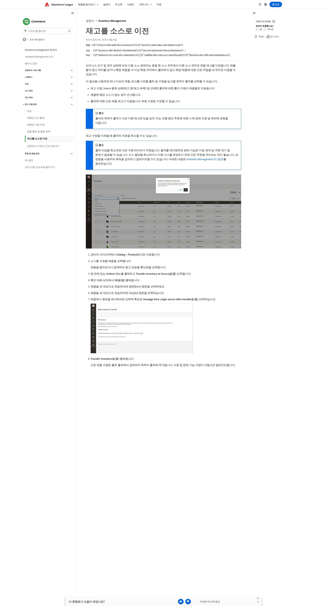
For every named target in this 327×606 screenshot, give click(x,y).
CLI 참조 (29, 160)
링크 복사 (274, 36)
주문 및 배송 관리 (32, 153)
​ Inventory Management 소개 (39, 56)
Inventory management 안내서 (41, 50)
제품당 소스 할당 (36, 118)
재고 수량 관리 (31, 104)
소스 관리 (29, 91)
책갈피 (261, 36)
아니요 (270, 29)
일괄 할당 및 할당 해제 (38, 131)
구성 (27, 84)
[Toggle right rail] (254, 13)
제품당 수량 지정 (36, 124)
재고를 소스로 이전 (37, 138)
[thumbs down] (188, 601)
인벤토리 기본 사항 (33, 70)
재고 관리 (29, 97)
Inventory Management (112, 20)
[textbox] (47, 31)
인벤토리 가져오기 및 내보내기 (43, 146)
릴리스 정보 (31, 63)
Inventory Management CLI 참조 (204, 159)
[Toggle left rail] (72, 13)
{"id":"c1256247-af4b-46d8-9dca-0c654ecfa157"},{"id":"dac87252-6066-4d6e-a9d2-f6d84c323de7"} (137, 45)
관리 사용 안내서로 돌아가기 (40, 167)
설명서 (90, 20)
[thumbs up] (181, 601)
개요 (29, 111)
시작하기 (28, 77)
